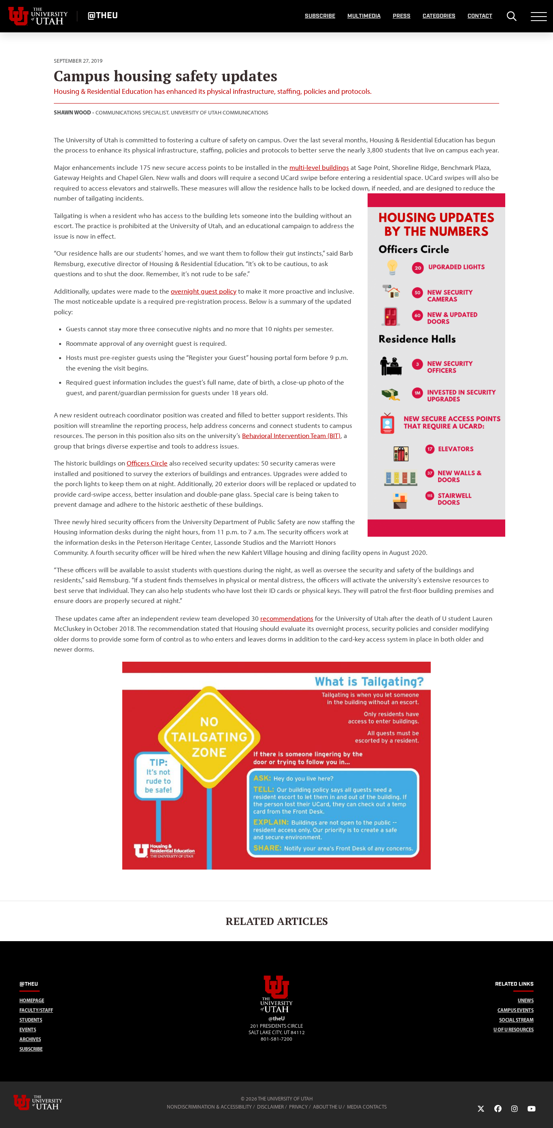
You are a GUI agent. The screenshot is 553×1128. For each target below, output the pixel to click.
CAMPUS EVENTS (516, 1010)
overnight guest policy (203, 291)
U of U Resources (513, 1029)
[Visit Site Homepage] (276, 1011)
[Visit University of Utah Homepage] (38, 16)
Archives (30, 1039)
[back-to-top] (543, 1112)
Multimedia (364, 16)
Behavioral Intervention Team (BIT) (291, 436)
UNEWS (526, 1000)
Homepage (31, 1000)
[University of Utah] (49, 1102)
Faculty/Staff (36, 1010)
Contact (480, 16)
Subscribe (320, 16)
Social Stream (516, 1020)
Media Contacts (367, 1107)
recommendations (286, 618)
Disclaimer (270, 1107)
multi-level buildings (319, 167)
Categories (439, 16)
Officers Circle (147, 463)
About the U (327, 1107)
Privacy (298, 1107)
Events (27, 1029)
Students (30, 1020)
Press (401, 16)
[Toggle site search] (511, 16)
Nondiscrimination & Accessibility (209, 1107)
